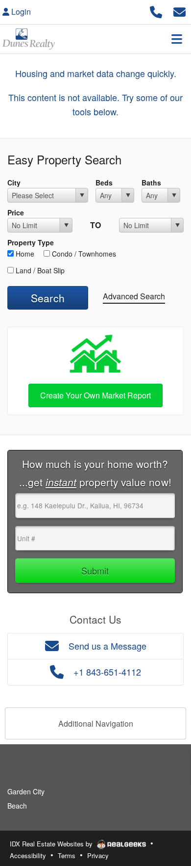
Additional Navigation (95, 723)
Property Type (30, 242)
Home (24, 254)
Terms (66, 855)
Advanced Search (134, 296)
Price (15, 212)
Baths (151, 182)
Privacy (98, 855)
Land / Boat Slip (39, 270)
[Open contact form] (179, 10)
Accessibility (28, 855)
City (14, 182)
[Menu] (177, 39)
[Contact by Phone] (156, 10)
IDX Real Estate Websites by (52, 843)
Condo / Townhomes (83, 254)
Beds (104, 182)
